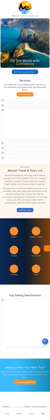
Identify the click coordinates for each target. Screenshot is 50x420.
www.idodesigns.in (39, 406)
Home (7, 414)
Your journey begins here (25, 382)
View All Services (25, 94)
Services (19, 414)
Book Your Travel (25, 210)
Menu (43, 414)
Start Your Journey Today (24, 72)
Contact (30, 414)
